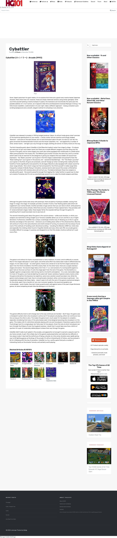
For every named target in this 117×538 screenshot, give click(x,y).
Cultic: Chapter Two (10, 506)
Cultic (7, 510)
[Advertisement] (58, 25)
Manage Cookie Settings (8, 537)
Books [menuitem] (60, 1)
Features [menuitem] (43, 1)
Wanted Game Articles (65, 506)
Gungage (8, 502)
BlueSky (4, 7)
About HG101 (63, 501)
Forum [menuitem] (99, 1)
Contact (62, 509)
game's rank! (103, 374)
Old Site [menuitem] (113, 1)
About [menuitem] (105, 1)
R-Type (48, 268)
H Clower (18, 52)
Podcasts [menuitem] (69, 1)
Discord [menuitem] (93, 1)
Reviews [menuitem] (33, 1)
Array (25, 530)
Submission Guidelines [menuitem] (82, 1)
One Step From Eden (11, 519)
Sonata (7, 515)
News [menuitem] (53, 1)
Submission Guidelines (65, 503)
